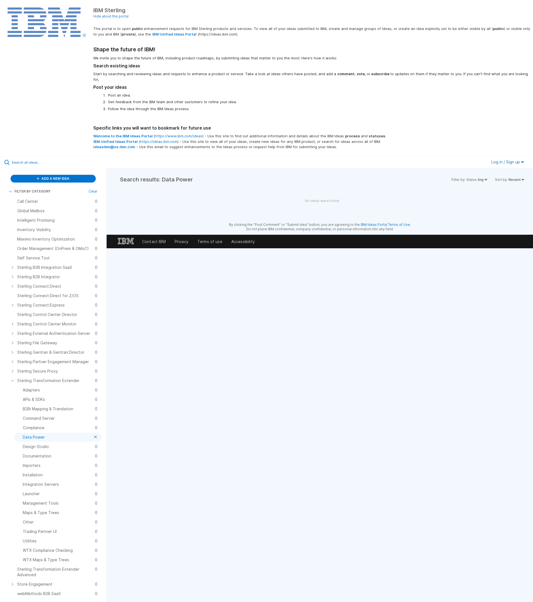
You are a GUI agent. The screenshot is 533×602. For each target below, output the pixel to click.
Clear (93, 191)
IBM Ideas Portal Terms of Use (385, 224)
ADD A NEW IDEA (55, 178)
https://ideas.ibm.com (158, 141)
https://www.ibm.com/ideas (178, 136)
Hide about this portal (111, 16)
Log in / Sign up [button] (506, 162)
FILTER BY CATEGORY (32, 191)
